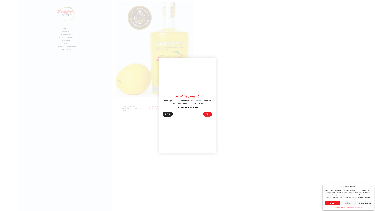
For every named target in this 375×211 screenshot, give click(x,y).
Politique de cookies (339, 207)
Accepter (332, 203)
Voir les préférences (364, 203)
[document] (187, 105)
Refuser (348, 203)
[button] (371, 187)
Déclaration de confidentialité (354, 207)
